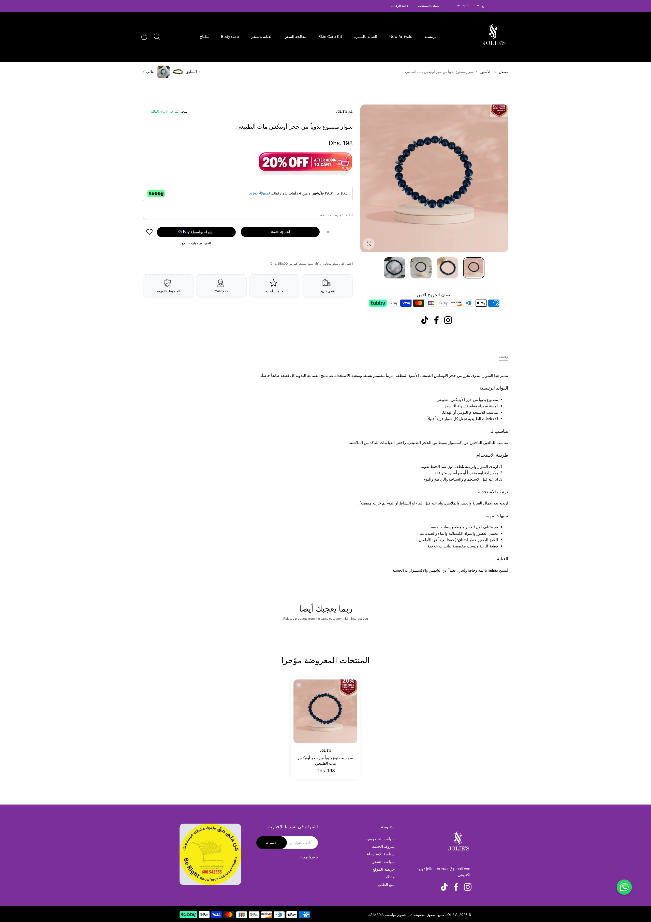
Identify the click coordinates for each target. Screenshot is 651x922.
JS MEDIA (376, 915)
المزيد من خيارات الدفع (196, 243)
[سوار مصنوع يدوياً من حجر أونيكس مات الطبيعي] (325, 711)
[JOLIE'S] (494, 36)
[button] (376, 178)
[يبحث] (157, 37)
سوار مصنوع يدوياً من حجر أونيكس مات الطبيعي (325, 760)
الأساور (485, 72)
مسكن (503, 72)
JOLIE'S (341, 111)
